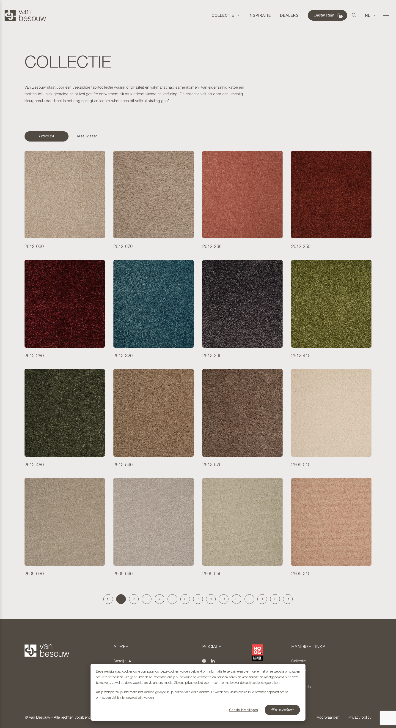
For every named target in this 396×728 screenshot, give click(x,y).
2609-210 (301, 574)
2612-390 (212, 356)
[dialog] (198, 692)
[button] (353, 15)
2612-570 (212, 465)
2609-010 (301, 465)
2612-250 (301, 247)
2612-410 (301, 356)
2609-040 (123, 574)
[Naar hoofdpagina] (25, 15)
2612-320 (123, 356)
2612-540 (123, 465)
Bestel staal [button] (327, 15)
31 (275, 599)
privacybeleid (194, 683)
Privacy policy (360, 717)
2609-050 (212, 574)
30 (262, 599)
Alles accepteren (282, 709)
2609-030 (34, 574)
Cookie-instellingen (243, 710)
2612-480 (34, 465)
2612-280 (34, 356)
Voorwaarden (328, 717)
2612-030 (34, 247)
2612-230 (212, 247)
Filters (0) (46, 136)
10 (236, 599)
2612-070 (123, 247)
